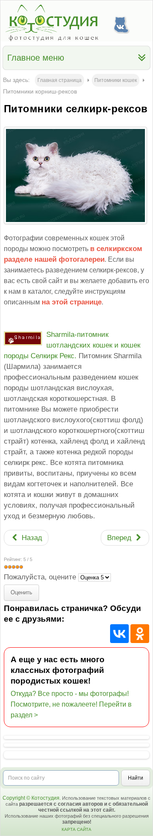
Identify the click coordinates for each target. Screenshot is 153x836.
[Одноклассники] (139, 633)
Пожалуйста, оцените (40, 577)
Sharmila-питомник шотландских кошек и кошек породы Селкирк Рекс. (72, 345)
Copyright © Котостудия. (32, 798)
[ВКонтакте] (119, 633)
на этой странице (72, 302)
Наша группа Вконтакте (121, 23)
